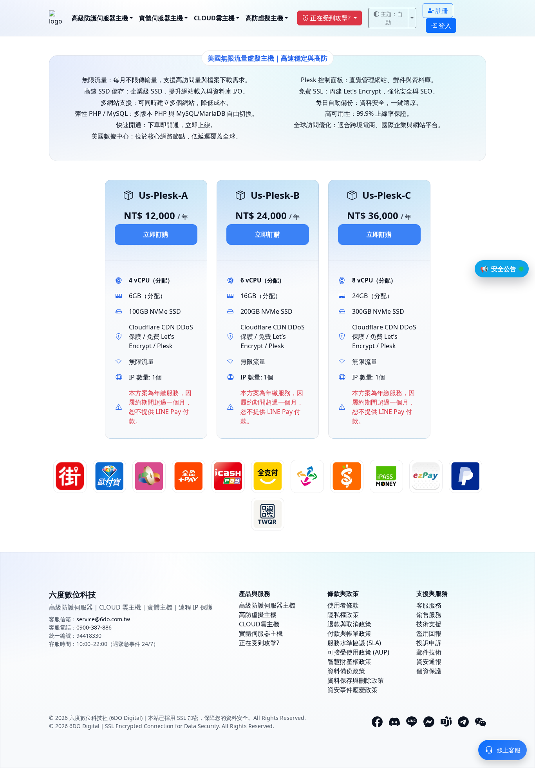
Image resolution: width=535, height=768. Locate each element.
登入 (445, 25)
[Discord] (394, 722)
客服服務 (428, 605)
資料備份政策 (346, 671)
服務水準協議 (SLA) (354, 643)
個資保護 (428, 671)
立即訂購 (155, 234)
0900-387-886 (94, 627)
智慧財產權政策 (349, 661)
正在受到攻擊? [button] (331, 18)
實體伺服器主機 (161, 18)
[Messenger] (428, 722)
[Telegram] (463, 722)
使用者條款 (343, 605)
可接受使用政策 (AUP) (358, 652)
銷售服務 (428, 614)
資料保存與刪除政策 (355, 680)
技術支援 (428, 624)
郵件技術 (428, 652)
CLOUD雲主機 (214, 18)
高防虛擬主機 (264, 18)
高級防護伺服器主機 (100, 18)
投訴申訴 (428, 643)
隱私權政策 (343, 614)
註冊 (442, 10)
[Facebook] (377, 722)
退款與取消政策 (349, 624)
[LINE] (411, 722)
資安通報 (428, 661)
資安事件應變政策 (352, 689)
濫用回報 (428, 633)
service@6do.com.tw (103, 619)
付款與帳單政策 (349, 633)
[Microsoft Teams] (446, 722)
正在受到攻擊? (259, 643)
